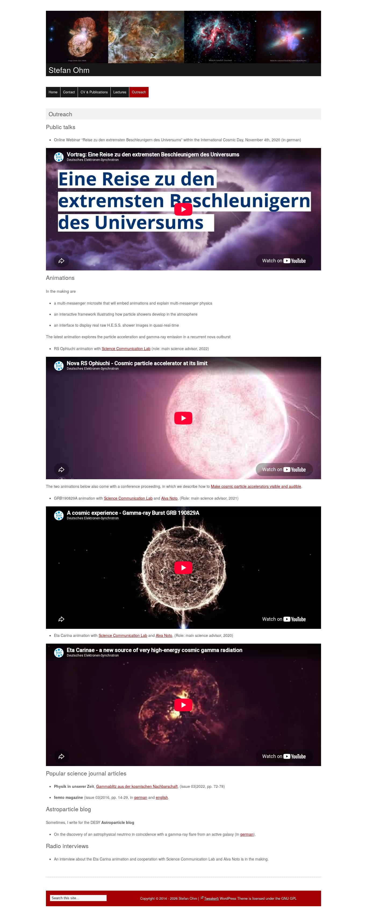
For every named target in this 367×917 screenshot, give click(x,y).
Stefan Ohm (69, 69)
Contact (69, 92)
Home (53, 92)
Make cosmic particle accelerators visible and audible (256, 486)
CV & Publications (94, 92)
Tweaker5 (211, 898)
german (140, 797)
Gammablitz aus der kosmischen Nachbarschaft (137, 786)
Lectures (119, 92)
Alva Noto (169, 498)
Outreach (139, 92)
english (162, 797)
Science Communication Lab (126, 348)
